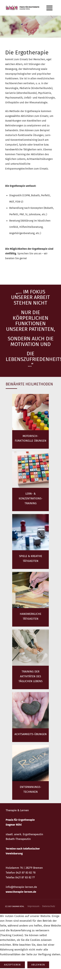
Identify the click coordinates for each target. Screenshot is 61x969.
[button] (49, 8)
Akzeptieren (12, 964)
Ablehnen (38, 964)
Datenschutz (48, 906)
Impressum (33, 906)
